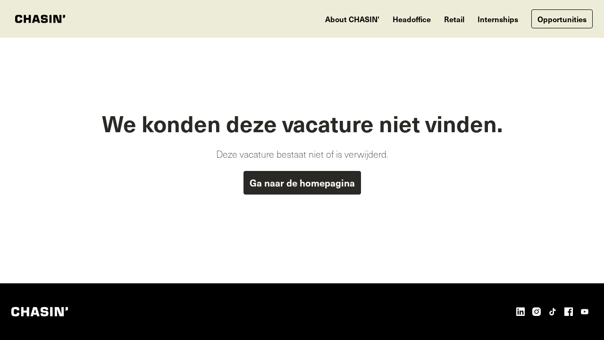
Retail (454, 19)
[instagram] (536, 312)
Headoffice (412, 19)
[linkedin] (520, 312)
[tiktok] (553, 312)
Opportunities (562, 19)
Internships (498, 19)
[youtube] (585, 312)
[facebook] (569, 312)
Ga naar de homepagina (302, 183)
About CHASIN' (352, 19)
